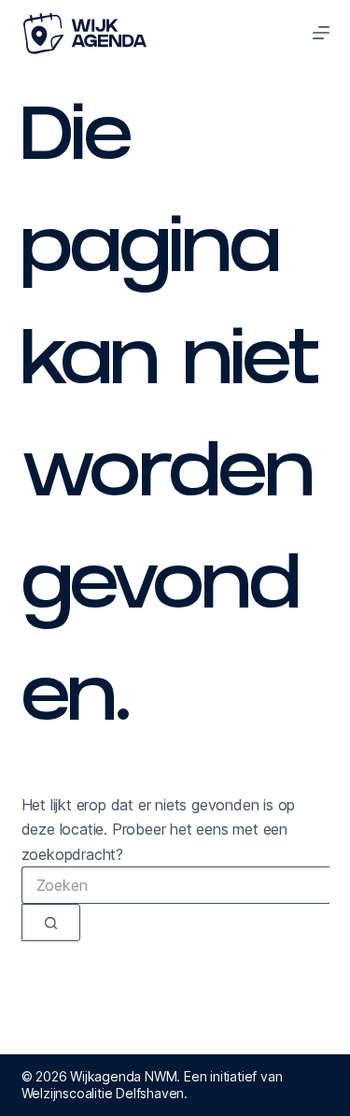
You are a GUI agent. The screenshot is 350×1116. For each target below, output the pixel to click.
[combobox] (175, 885)
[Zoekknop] (50, 922)
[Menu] (321, 32)
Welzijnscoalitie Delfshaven (103, 1093)
